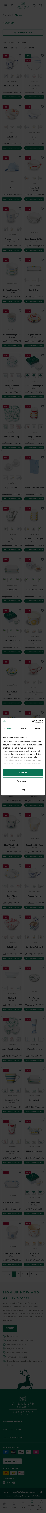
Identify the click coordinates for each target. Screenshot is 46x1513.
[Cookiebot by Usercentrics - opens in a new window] (32, 721)
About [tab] (38, 728)
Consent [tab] (8, 728)
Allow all (23, 773)
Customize (21, 781)
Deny (23, 789)
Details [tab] (23, 728)
